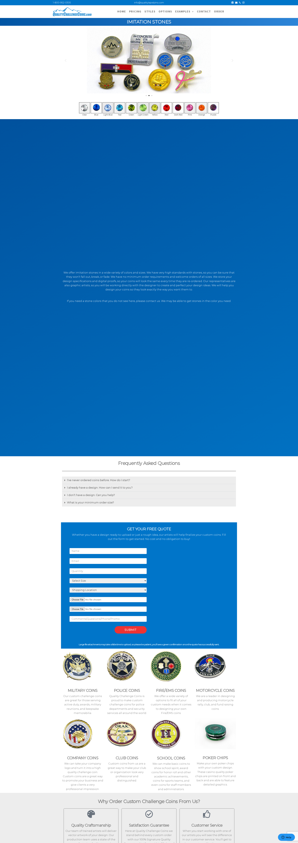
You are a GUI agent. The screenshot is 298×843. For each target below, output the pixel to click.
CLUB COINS (127, 758)
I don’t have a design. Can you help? (91, 495)
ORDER (219, 11)
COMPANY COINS (82, 758)
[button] (66, 60)
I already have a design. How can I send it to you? (100, 487)
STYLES (150, 11)
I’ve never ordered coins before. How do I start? (98, 480)
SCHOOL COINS (171, 758)
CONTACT (204, 11)
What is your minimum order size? (90, 502)
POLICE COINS (127, 690)
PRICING (135, 11)
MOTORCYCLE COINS (215, 690)
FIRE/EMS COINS (171, 690)
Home (121, 11)
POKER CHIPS (215, 758)
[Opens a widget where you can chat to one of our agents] (286, 837)
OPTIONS (165, 11)
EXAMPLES (182, 11)
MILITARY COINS (82, 690)
